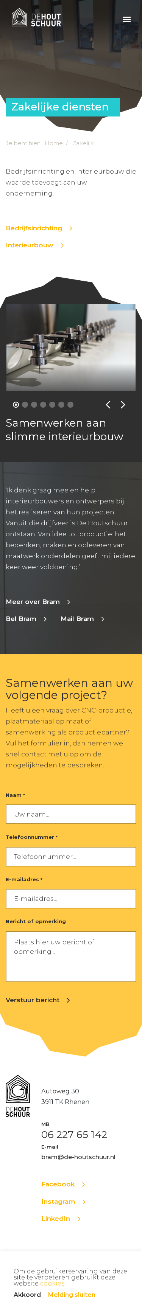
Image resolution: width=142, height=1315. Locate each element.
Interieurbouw (29, 245)
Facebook (58, 1184)
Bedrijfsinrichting (34, 228)
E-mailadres (24, 879)
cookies (52, 1283)
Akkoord (27, 1294)
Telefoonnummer (32, 837)
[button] (16, 405)
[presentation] (107, 404)
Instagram (58, 1201)
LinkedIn (55, 1218)
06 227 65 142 (74, 1135)
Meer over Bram (33, 601)
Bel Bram (21, 619)
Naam (15, 795)
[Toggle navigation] (126, 18)
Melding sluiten (71, 1294)
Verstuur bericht (32, 1000)
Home (54, 143)
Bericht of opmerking (36, 921)
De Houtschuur (36, 19)
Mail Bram (77, 619)
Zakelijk (83, 143)
